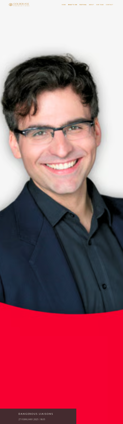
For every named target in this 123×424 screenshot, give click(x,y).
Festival (83, 4)
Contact (109, 4)
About (91, 4)
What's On (72, 4)
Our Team (100, 4)
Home (64, 4)
